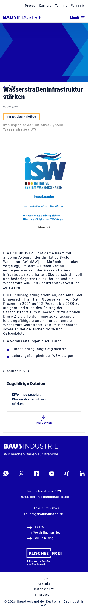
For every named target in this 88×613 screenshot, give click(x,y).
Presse (30, 5)
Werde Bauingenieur (47, 532)
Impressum (44, 594)
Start (12, 87)
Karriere (45, 5)
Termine (61, 5)
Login (80, 5)
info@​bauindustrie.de (46, 514)
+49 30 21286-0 (46, 508)
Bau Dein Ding (43, 538)
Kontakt (44, 583)
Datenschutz (44, 589)
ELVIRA (38, 527)
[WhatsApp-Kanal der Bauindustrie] (6, 473)
